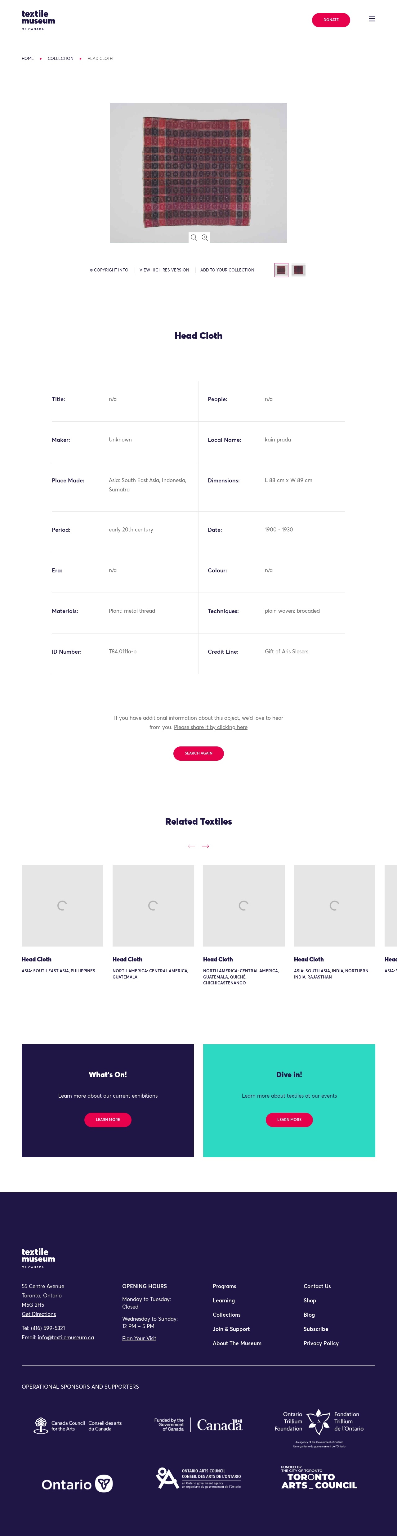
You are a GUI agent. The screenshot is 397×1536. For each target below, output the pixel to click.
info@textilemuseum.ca (66, 1338)
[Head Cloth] (62, 906)
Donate (331, 20)
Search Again (198, 753)
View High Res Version (164, 270)
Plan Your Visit (139, 1338)
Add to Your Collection (227, 270)
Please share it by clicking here (211, 727)
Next (205, 846)
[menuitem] (244, 1289)
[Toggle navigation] (372, 18)
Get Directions (39, 1314)
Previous (191, 846)
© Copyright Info (109, 270)
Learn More (108, 1120)
